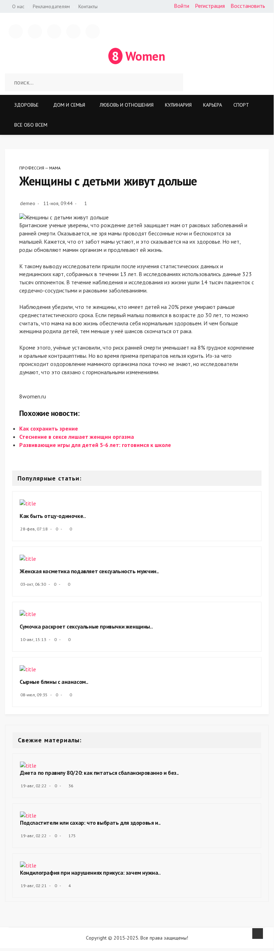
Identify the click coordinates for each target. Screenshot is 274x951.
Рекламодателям (51, 6)
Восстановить (248, 5)
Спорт (241, 105)
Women (138, 56)
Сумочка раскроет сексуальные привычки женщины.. (86, 626)
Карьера (212, 105)
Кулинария (178, 105)
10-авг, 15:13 (33, 639)
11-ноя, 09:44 (58, 203)
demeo (27, 203)
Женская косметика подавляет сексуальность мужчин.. (89, 571)
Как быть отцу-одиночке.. (53, 515)
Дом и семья (69, 105)
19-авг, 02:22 (34, 785)
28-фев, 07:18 (34, 529)
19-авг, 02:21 (34, 885)
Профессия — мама (40, 168)
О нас (18, 6)
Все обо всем (30, 125)
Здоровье (26, 105)
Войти (181, 5)
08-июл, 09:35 (34, 694)
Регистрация (210, 5)
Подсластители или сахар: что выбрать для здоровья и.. (90, 822)
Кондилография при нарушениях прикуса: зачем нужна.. (90, 872)
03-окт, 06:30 (33, 584)
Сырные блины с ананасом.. (54, 681)
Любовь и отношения (127, 105)
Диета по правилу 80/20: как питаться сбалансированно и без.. (99, 772)
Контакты (88, 6)
